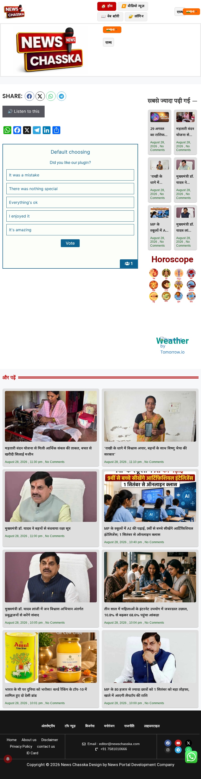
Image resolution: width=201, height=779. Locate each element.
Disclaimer (49, 740)
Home (12, 740)
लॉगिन (136, 16)
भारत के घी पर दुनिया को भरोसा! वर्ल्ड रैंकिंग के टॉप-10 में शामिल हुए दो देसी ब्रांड (46, 692)
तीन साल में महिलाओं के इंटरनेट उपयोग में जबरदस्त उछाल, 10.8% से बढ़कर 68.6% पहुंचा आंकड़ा (146, 612)
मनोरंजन (109, 726)
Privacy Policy (21, 746)
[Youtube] (178, 743)
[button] (29, 96)
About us (29, 740)
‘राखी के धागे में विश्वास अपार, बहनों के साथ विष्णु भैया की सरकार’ (159, 180)
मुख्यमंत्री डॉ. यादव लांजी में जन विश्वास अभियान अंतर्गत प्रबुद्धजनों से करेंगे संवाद (185, 228)
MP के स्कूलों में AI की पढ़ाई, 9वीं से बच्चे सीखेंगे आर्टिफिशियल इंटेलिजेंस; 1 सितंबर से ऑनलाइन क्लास (159, 228)
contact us (46, 746)
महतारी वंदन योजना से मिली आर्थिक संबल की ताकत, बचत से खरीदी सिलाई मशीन (185, 132)
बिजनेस (89, 726)
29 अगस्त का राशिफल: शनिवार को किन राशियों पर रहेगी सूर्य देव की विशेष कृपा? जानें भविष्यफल (159, 132)
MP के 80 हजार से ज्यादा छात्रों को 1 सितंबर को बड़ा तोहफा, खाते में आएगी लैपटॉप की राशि (146, 692)
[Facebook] (167, 743)
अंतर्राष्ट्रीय (48, 726)
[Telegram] (178, 749)
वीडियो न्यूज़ (132, 6)
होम (107, 6)
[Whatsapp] (188, 749)
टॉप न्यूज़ (70, 726)
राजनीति (129, 726)
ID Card (32, 753)
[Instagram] (167, 749)
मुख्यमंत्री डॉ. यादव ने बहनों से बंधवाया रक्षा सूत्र (185, 180)
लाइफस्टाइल (152, 726)
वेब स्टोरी (110, 16)
